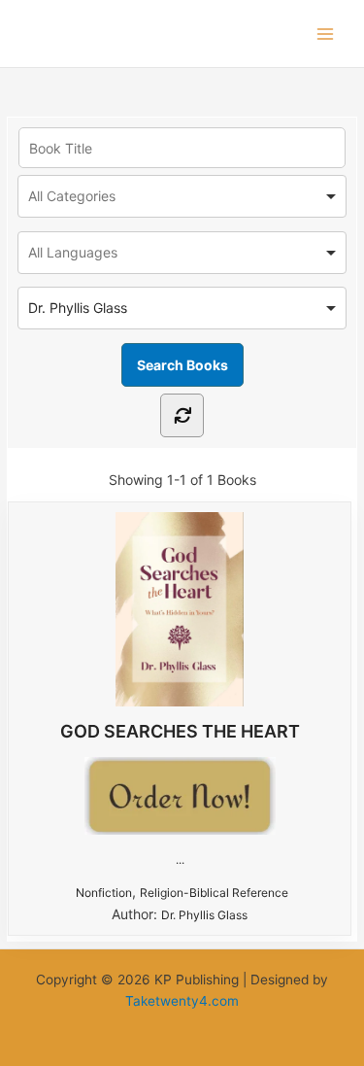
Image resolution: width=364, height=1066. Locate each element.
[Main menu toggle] (326, 33)
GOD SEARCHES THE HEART (180, 731)
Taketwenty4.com (182, 1001)
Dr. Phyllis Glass (204, 915)
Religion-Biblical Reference (214, 892)
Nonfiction (104, 892)
